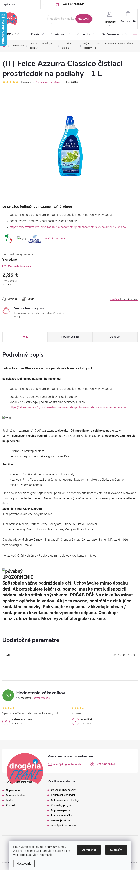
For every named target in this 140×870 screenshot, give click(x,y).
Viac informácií (42, 855)
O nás (9, 800)
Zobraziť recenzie (41, 698)
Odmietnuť (89, 850)
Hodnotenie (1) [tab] (70, 336)
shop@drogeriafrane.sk (67, 764)
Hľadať (84, 19)
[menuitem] (15, 34)
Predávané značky (61, 815)
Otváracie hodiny (15, 795)
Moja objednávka (60, 820)
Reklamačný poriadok (63, 795)
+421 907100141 (105, 764)
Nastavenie (24, 863)
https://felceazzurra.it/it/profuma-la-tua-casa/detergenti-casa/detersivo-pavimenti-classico (68, 227)
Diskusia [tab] (115, 336)
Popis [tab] (25, 336)
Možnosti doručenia (19, 266)
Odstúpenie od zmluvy (63, 825)
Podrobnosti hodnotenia (47, 82)
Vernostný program (62, 805)
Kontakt (10, 805)
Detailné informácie (54, 238)
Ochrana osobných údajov (66, 800)
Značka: (124, 299)
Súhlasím (116, 850)
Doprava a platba (61, 810)
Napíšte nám (9, 4)
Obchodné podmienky (63, 789)
